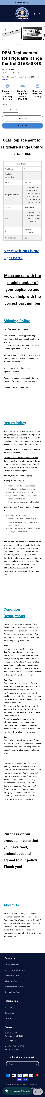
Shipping (4, 73)
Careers (8, 1018)
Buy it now (22, 126)
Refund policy (34, 1084)
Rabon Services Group (19, 1084)
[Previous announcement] (4, 2)
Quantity (5, 105)
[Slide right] (27, 45)
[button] (4, 13)
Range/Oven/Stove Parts (15, 970)
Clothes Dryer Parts (13, 992)
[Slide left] (17, 45)
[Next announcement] (40, 2)
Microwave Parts (11, 981)
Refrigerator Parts (12, 965)
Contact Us (9, 1013)
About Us (8, 1007)
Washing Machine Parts (14, 987)
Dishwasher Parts (12, 976)
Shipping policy (36, 1088)
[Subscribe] (36, 1064)
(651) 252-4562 (11, 1041)
